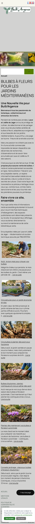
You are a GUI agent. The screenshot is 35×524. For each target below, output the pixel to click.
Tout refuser (21, 518)
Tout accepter (10, 518)
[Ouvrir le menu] (2, 3)
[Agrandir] (32, 54)
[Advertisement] (17, 33)
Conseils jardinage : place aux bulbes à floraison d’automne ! (16, 468)
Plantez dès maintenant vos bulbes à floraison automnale (16, 426)
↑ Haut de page (25, 492)
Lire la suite (17, 275)
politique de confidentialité (23, 515)
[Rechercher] (29, 71)
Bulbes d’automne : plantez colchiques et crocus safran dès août (16, 384)
